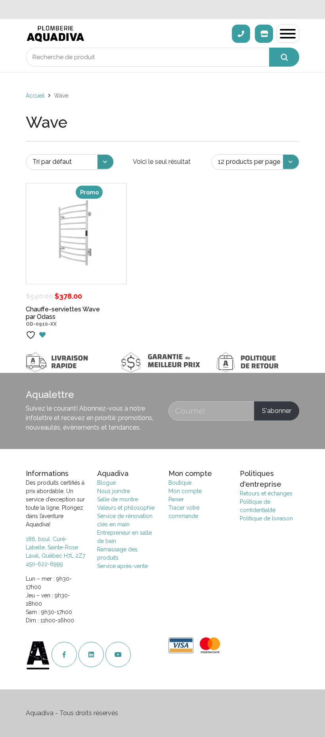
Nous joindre (113, 491)
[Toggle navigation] (287, 34)
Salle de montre (117, 499)
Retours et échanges (266, 493)
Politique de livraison (266, 518)
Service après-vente (122, 566)
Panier (176, 499)
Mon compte (185, 491)
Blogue (106, 483)
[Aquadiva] (126, 33)
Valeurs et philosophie (126, 508)
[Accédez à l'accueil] (39, 654)
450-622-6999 (44, 564)
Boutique (179, 483)
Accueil (35, 95)
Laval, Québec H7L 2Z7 (55, 556)
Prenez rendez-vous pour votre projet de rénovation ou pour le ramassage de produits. (162, 9)
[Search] (284, 57)
